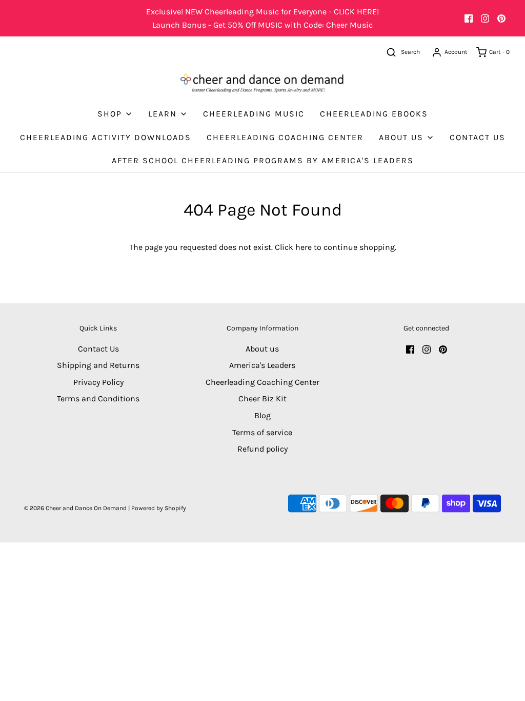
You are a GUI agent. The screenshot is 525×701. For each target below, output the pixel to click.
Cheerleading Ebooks (374, 114)
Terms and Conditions (98, 398)
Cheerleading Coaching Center (285, 137)
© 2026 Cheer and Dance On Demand (75, 508)
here (303, 247)
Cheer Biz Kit (262, 398)
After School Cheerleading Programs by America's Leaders (263, 160)
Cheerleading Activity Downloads (105, 137)
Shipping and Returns (98, 365)
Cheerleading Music (254, 114)
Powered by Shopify (158, 508)
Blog (262, 415)
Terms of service (262, 432)
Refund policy (262, 449)
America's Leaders (262, 365)
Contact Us (478, 137)
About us (262, 349)
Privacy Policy (98, 382)
